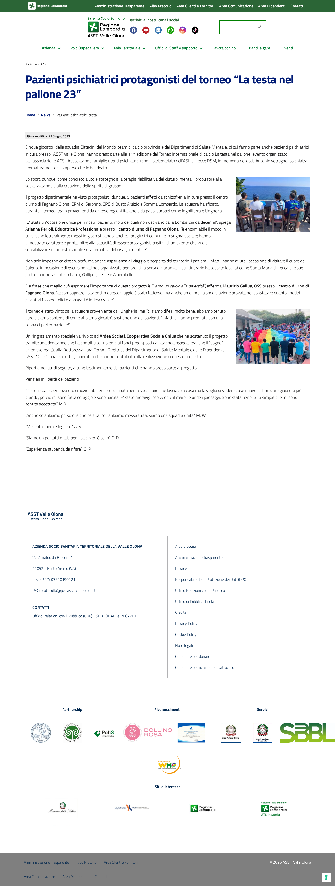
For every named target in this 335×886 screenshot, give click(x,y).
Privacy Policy (186, 623)
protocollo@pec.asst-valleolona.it (68, 590)
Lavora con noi (224, 48)
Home (30, 115)
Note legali (184, 645)
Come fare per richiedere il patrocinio (204, 667)
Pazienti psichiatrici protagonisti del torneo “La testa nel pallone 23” (159, 86)
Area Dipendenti (272, 6)
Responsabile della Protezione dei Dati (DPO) (211, 579)
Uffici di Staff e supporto (176, 48)
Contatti (297, 6)
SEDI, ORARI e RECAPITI (116, 616)
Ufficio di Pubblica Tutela (194, 601)
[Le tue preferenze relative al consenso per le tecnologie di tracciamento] (326, 877)
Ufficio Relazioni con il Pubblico (200, 590)
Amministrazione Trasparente (119, 6)
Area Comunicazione (236, 6)
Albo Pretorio (160, 6)
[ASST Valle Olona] (106, 27)
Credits (180, 612)
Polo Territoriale (127, 48)
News (46, 115)
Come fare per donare (192, 656)
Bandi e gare (259, 48)
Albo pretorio (185, 546)
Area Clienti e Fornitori (195, 6)
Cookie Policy (185, 634)
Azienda (48, 48)
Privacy (181, 568)
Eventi (287, 48)
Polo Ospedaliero (84, 48)
